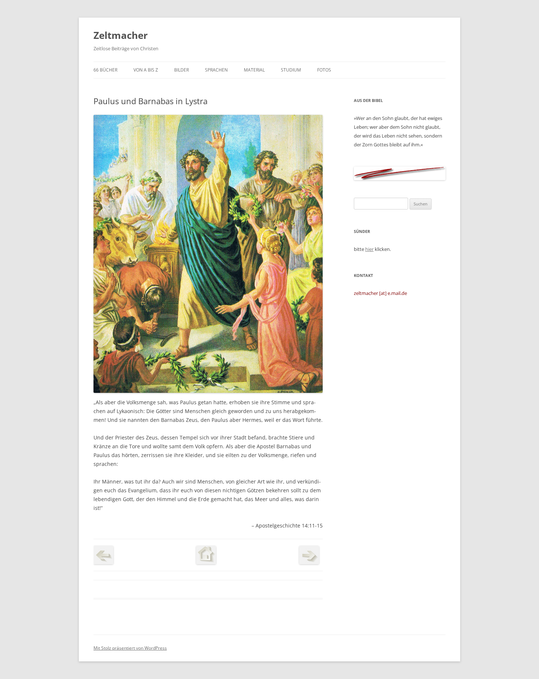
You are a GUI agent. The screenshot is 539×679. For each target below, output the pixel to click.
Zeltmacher (121, 35)
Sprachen (216, 70)
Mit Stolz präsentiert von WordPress (130, 648)
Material (254, 70)
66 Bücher (105, 70)
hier (369, 249)
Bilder (181, 70)
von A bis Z (145, 70)
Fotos (324, 70)
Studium (291, 70)
